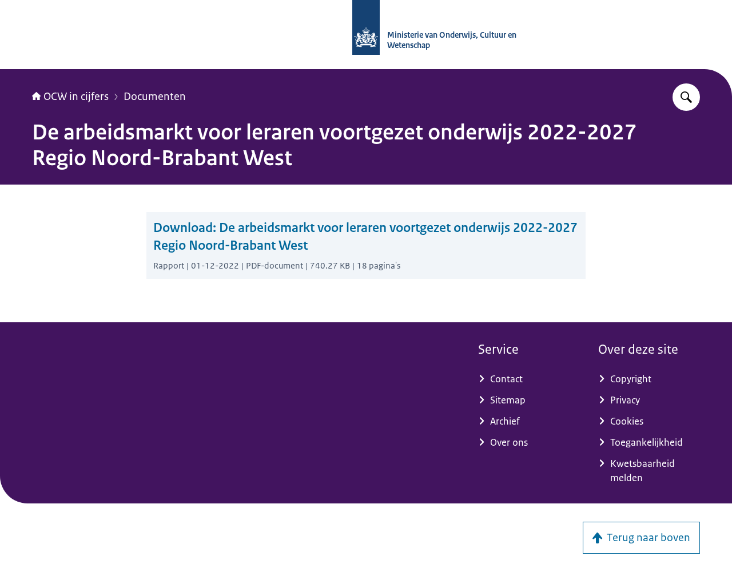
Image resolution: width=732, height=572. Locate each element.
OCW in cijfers (76, 96)
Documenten (155, 96)
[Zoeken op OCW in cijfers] (686, 97)
